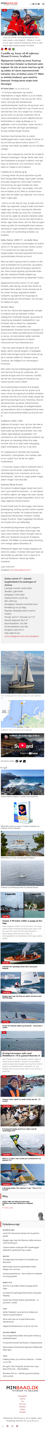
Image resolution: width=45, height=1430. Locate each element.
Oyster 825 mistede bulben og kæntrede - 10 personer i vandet (22, 1026)
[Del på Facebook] (17, 761)
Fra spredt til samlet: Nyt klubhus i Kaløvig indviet (22, 1343)
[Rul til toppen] (41, 1426)
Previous (5, 28)
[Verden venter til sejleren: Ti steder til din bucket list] (22, 782)
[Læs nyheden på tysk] (6, 49)
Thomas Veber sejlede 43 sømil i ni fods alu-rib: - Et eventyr (21, 1100)
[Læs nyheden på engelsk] (2, 49)
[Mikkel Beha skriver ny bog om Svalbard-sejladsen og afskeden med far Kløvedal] (22, 812)
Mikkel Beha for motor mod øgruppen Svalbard (18, 858)
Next (40, 28)
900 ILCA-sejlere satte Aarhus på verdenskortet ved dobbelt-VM (21, 1159)
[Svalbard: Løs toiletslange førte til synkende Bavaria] (22, 873)
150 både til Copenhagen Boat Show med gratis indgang (19, 967)
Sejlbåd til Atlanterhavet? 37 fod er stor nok (20, 1326)
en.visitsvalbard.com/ (20, 570)
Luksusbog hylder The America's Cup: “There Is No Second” (21, 1189)
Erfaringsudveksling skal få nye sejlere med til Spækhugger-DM (19, 1130)
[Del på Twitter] (20, 761)
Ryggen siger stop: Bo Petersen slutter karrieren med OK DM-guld (21, 997)
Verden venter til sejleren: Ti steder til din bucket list (19, 796)
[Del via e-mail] (24, 761)
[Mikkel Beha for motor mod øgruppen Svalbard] (22, 843)
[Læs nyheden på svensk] (13, 49)
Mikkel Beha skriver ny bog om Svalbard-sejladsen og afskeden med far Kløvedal (20, 827)
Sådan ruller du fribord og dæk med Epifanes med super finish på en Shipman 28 (17, 1203)
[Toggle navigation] (43, 4)
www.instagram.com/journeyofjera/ (21, 636)
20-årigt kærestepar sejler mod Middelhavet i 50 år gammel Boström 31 (21, 1054)
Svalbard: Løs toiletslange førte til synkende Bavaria (19, 887)
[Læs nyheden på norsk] (9, 49)
